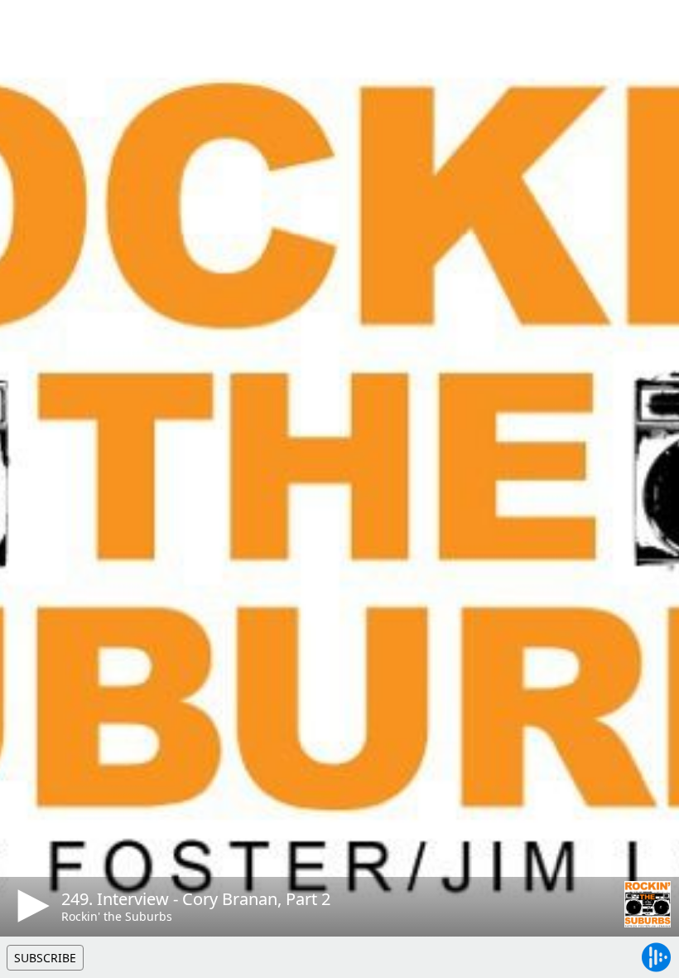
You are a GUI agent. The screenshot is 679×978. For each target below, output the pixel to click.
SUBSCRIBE (45, 958)
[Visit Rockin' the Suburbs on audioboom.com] (647, 904)
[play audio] (30, 906)
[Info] (32, 29)
